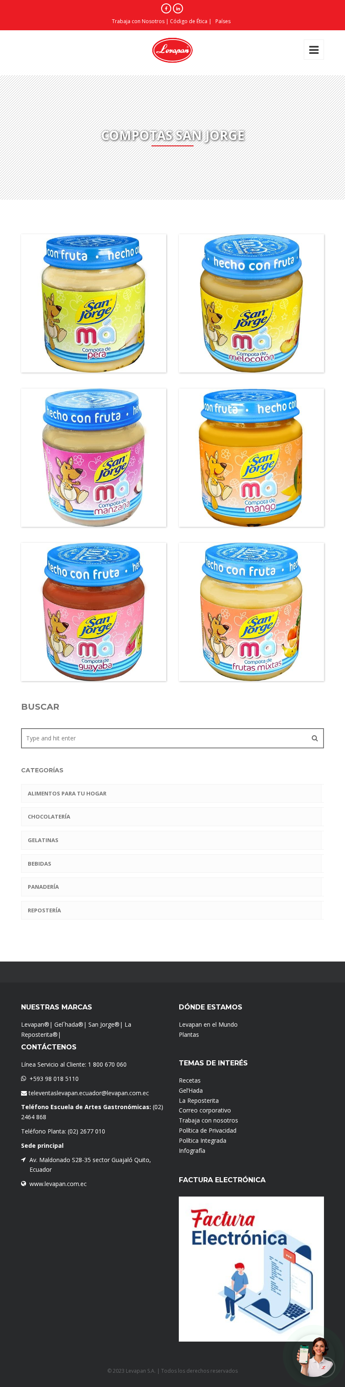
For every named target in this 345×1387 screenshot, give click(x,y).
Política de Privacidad (207, 1130)
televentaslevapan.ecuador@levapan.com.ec (88, 1093)
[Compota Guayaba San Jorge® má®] (78, 632)
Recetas (190, 1080)
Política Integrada (202, 1140)
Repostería (44, 910)
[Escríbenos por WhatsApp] (313, 1355)
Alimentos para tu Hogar (67, 793)
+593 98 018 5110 (54, 1079)
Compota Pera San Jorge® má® (94, 348)
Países (223, 21)
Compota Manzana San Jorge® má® (93, 503)
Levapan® (35, 1024)
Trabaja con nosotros (208, 1120)
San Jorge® (103, 1024)
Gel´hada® (68, 1024)
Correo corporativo (205, 1110)
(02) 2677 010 (86, 1131)
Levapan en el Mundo (208, 1024)
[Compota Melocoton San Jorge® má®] (236, 324)
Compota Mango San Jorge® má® (251, 503)
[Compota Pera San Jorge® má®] (78, 324)
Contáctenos (49, 1047)
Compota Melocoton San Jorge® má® (251, 348)
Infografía (192, 1151)
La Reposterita (199, 1100)
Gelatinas (43, 840)
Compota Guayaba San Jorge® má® (94, 657)
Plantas (189, 1034)
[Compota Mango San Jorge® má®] (236, 478)
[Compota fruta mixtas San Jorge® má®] (236, 632)
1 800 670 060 (107, 1064)
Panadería (43, 886)
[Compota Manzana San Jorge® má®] (78, 478)
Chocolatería (49, 816)
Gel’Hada (191, 1090)
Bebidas (39, 863)
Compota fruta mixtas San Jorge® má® (251, 657)
